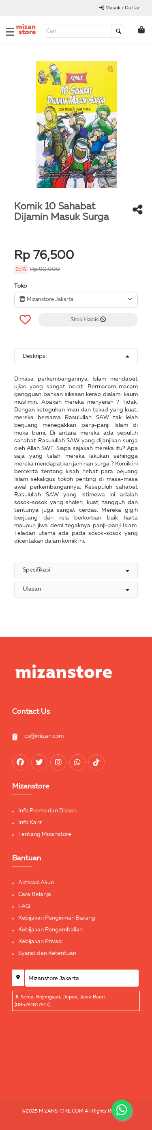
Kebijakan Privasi (40, 941)
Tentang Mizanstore (44, 834)
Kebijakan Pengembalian (50, 930)
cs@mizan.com (44, 736)
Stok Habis (85, 320)
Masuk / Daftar (122, 8)
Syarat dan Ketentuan (47, 953)
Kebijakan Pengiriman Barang (56, 918)
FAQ (24, 906)
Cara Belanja (34, 894)
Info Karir (30, 822)
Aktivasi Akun (36, 882)
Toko (20, 286)
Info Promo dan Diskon (47, 811)
